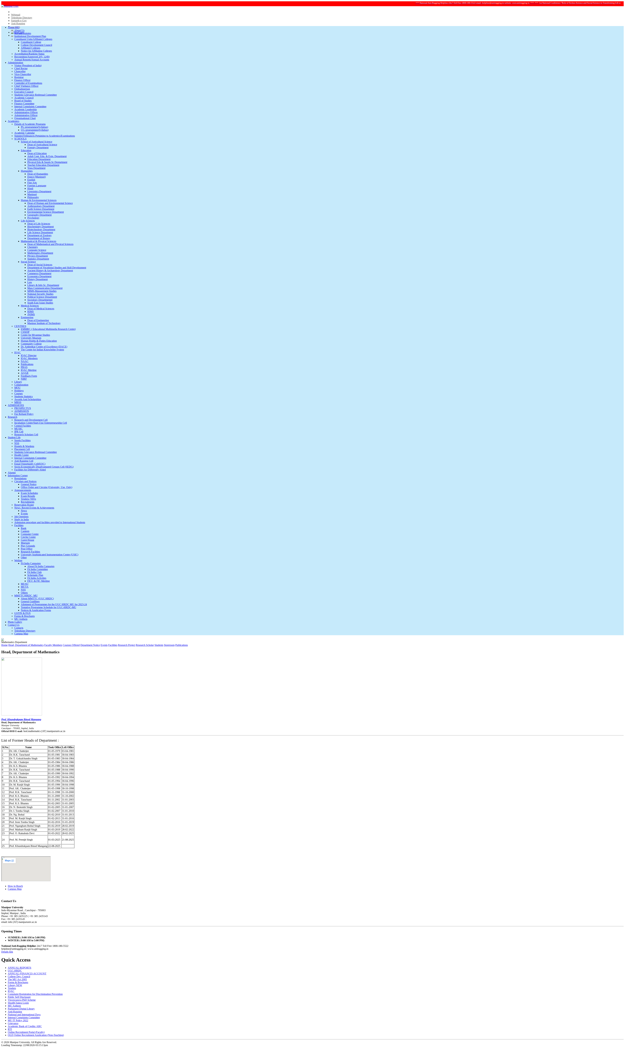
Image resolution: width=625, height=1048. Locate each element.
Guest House (27, 540)
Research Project (126, 645)
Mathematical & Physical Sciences (38, 241)
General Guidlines (30, 601)
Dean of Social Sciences (39, 264)
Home (4, 645)
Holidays (19, 390)
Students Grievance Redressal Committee (35, 94)
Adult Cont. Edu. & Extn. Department (47, 156)
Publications (27, 364)
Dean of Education (37, 153)
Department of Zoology (39, 235)
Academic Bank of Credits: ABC (25, 1026)
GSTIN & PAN (22, 613)
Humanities (27, 171)
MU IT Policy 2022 (18, 1020)
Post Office (26, 548)
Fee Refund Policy (24, 414)
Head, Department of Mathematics (26, 645)
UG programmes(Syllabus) (35, 130)
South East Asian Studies (40, 302)
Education (26, 150)
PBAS (24, 367)
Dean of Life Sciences (38, 223)
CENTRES (20, 326)
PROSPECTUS (22, 408)
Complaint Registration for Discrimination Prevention (35, 994)
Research (12, 417)
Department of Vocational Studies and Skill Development (56, 267)
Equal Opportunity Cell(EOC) (29, 463)
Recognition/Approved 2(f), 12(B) (32, 56)
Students (158, 645)
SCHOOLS (20, 138)
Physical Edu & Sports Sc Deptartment (47, 162)
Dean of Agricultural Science (42, 144)
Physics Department (37, 255)
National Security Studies (40, 294)
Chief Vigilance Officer (26, 86)
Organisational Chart (25, 118)
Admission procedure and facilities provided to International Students (49, 522)
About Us (19, 30)
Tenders (12, 988)
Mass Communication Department (44, 288)
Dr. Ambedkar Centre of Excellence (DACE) (44, 346)
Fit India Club (34, 572)
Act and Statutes (22, 33)
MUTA (24, 586)
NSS (16, 443)
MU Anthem (20, 619)
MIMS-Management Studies (41, 291)
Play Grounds (28, 545)
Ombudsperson (22, 89)
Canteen (25, 531)
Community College (31, 343)
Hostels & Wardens (24, 446)
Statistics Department (38, 258)
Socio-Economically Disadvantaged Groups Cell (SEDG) (44, 466)
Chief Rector (21, 68)
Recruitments (27, 501)
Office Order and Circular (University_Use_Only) (46, 487)
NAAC (24, 361)
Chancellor (20, 71)
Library (18, 381)
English (31, 179)
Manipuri (32, 194)
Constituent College (31, 42)
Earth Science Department (40, 209)
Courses (18, 393)
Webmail (15, 14)
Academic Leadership (25, 109)
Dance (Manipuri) (36, 176)
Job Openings (21, 516)
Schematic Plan (35, 575)
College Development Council (36, 45)
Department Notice (90, 645)
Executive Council (23, 91)
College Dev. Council (19, 976)
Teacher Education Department (43, 165)
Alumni (12, 472)
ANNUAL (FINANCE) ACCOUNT (27, 973)
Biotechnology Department (41, 229)
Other (24, 557)
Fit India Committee (37, 569)
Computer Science (36, 250)
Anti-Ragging (15, 1011)
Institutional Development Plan (30, 36)
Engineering (27, 317)
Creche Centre (28, 537)
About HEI (13, 27)
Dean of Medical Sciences (40, 308)
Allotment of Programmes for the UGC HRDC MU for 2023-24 (54, 604)
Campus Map (21, 633)
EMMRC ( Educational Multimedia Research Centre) (48, 329)
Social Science (28, 261)
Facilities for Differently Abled (30, 469)
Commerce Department (39, 273)
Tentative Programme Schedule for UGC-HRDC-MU (48, 607)
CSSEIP (25, 332)
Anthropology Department (41, 206)
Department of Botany (38, 238)
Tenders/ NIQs (28, 499)
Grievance (13, 1023)
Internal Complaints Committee (30, 106)
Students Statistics (23, 396)
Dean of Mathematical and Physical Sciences (50, 244)
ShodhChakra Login (18, 1002)
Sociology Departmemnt (39, 299)
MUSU (24, 583)
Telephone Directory (21, 17)
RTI (10, 1029)
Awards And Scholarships (27, 399)
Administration (15, 62)
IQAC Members (29, 358)
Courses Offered (71, 645)
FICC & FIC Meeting (38, 581)
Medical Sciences (30, 305)
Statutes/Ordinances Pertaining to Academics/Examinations (44, 135)
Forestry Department (38, 147)
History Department (37, 279)
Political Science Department (42, 296)
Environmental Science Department (45, 212)
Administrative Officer (25, 115)
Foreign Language (36, 185)
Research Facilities (30, 551)
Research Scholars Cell (26, 434)
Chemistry (32, 247)
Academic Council (24, 97)
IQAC (17, 352)
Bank (23, 528)
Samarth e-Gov (19, 20)
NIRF (24, 378)
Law (29, 282)
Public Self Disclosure (19, 997)
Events (24, 513)
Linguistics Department (39, 191)
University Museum (31, 337)
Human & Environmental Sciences (38, 200)
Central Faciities (22, 425)
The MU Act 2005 (17, 979)
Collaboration (21, 384)
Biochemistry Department (40, 226)
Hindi (30, 188)
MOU (17, 387)
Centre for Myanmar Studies (35, 335)
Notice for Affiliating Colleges (36, 50)
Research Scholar (145, 645)
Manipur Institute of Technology (44, 323)
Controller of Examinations (28, 83)
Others (24, 592)
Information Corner (18, 475)
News (24, 510)
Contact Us (13, 624)
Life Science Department (40, 232)
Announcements (22, 490)
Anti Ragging (18, 23)
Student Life (14, 437)
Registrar (19, 77)
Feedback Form (29, 376)
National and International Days (24, 1014)
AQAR (24, 373)
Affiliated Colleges (30, 48)
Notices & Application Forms (36, 610)
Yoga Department (36, 168)
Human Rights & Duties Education (39, 340)
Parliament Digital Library (21, 1008)
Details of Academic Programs (30, 124)
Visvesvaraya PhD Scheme (22, 1000)
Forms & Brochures (24, 616)
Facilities (18, 525)
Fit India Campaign (31, 563)
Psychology (33, 217)
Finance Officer (22, 80)
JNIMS (31, 314)
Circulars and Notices (25, 481)
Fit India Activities (36, 578)
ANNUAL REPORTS (19, 967)
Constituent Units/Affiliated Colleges (33, 39)
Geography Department (39, 214)
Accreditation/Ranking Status (29, 53)
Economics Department (39, 276)
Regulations (20, 478)
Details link (7, 951)
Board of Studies (23, 100)
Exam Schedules (29, 493)
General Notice (28, 484)
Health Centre (21, 455)
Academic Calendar (24, 132)
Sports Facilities (22, 440)
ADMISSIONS (16, 405)
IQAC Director (28, 355)
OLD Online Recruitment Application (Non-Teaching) (36, 1035)
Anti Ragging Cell (23, 460)
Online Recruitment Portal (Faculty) (26, 1032)
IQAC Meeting (28, 370)
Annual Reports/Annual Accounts (31, 59)
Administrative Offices (26, 112)
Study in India (21, 519)
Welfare (18, 560)
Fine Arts (32, 182)
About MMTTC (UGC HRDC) (37, 598)
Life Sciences (28, 220)
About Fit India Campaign (40, 566)
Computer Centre (30, 534)
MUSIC (18, 428)
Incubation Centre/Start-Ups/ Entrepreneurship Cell (40, 422)
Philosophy (33, 197)
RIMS (30, 311)
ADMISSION (21, 411)
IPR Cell (18, 431)
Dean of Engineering (38, 320)
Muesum (25, 542)
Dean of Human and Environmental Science (50, 203)
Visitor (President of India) (28, 65)
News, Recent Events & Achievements (34, 507)
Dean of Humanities (37, 173)
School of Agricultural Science (36, 141)
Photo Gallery (15, 622)
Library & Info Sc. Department (43, 285)
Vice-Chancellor (22, 74)
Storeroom (169, 645)
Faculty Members (53, 645)
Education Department (38, 159)
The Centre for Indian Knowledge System (42, 349)
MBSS (17, 402)
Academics (13, 121)
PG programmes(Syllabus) (34, 127)
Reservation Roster (24, 504)
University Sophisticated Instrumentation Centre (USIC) (49, 554)
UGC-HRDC (15, 970)
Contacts (18, 627)
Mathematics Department (40, 253)
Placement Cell (22, 449)
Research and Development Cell (31, 419)
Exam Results (28, 496)
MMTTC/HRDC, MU (26, 595)
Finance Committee (24, 103)
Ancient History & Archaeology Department (50, 270)
